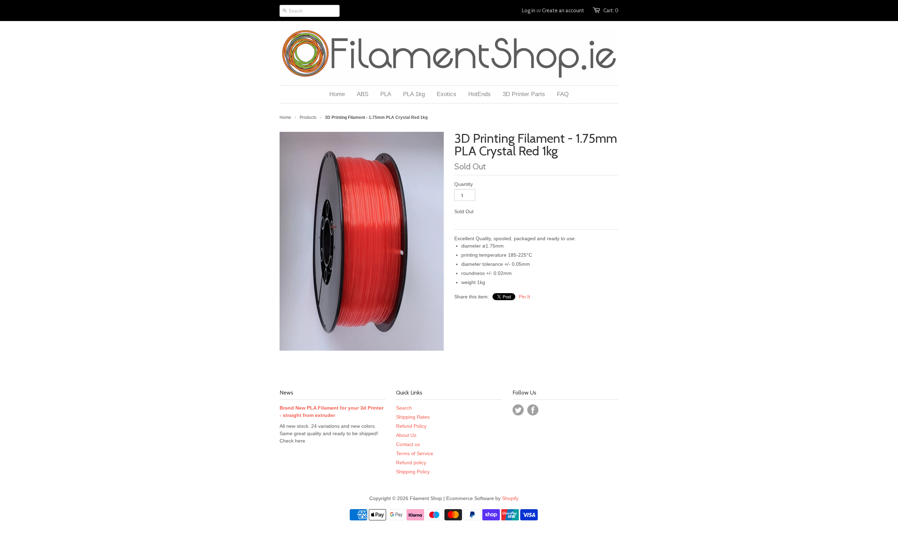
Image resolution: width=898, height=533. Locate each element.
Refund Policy (411, 426)
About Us (406, 435)
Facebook (532, 410)
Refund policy (411, 462)
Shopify (510, 498)
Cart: (610, 10)
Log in (528, 10)
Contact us (408, 444)
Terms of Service (414, 453)
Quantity (463, 184)
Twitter (518, 410)
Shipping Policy (413, 471)
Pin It (524, 296)
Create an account (563, 10)
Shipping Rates (413, 417)
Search (404, 408)
